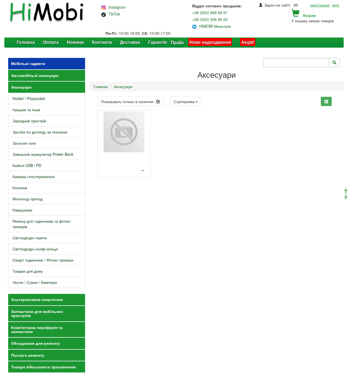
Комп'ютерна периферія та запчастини (37, 329)
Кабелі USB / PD (27, 165)
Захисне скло (24, 143)
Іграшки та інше (26, 109)
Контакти (102, 42)
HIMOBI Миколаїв (215, 26)
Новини (75, 42)
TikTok (114, 14)
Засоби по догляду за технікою (40, 132)
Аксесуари (21, 87)
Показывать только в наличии (127, 101)
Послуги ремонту (27, 355)
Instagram (117, 7)
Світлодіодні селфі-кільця (35, 248)
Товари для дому (28, 271)
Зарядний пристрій (29, 120)
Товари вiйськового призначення (43, 366)
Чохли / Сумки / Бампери (35, 282)
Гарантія (157, 42)
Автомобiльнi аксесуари (34, 75)
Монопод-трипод (28, 198)
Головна (26, 42)
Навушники (22, 210)
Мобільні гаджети (28, 63)
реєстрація (320, 5)
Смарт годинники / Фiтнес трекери (43, 260)
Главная (100, 86)
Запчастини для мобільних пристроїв (37, 313)
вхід (335, 5)
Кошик (309, 15)
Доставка (130, 42)
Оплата (51, 42)
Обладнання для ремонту (35, 343)
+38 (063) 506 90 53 (210, 19)
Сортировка (185, 101)
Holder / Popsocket (29, 98)
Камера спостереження (34, 176)
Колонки (20, 187)
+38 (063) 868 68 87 (210, 12)
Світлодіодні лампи (30, 237)
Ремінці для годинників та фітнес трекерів (42, 223)
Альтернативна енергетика (37, 299)
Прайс (177, 42)
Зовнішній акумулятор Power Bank (43, 154)
